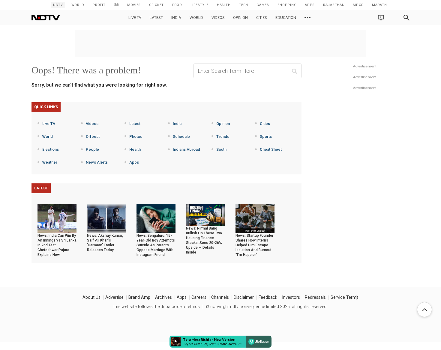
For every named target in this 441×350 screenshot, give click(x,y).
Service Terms (344, 297)
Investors (291, 297)
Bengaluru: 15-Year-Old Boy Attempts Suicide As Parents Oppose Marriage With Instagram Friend (155, 245)
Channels (220, 297)
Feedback (268, 297)
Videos (218, 17)
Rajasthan (333, 5)
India (176, 17)
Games (262, 5)
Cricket (156, 5)
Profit (98, 5)
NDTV (58, 5)
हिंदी (116, 5)
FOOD (177, 5)
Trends (222, 136)
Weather (49, 162)
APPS (310, 5)
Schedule (181, 136)
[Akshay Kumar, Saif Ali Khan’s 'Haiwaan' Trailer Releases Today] (106, 218)
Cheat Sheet (271, 149)
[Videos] (307, 17)
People (92, 149)
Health (135, 149)
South (221, 149)
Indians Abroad (186, 149)
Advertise (114, 297)
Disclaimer (244, 297)
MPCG (358, 5)
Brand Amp (139, 297)
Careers (198, 297)
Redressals (315, 297)
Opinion (240, 17)
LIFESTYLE (199, 5)
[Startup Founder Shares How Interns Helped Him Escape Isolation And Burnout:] (255, 218)
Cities (261, 17)
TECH (243, 5)
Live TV (134, 17)
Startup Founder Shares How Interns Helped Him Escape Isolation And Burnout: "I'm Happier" (254, 245)
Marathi (380, 5)
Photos (135, 136)
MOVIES (134, 5)
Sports (266, 136)
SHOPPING (287, 5)
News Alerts (97, 162)
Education (285, 17)
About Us (91, 297)
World (77, 5)
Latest (156, 17)
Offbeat (93, 136)
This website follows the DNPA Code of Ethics (156, 306)
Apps (134, 162)
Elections (50, 149)
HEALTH (223, 5)
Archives (163, 297)
